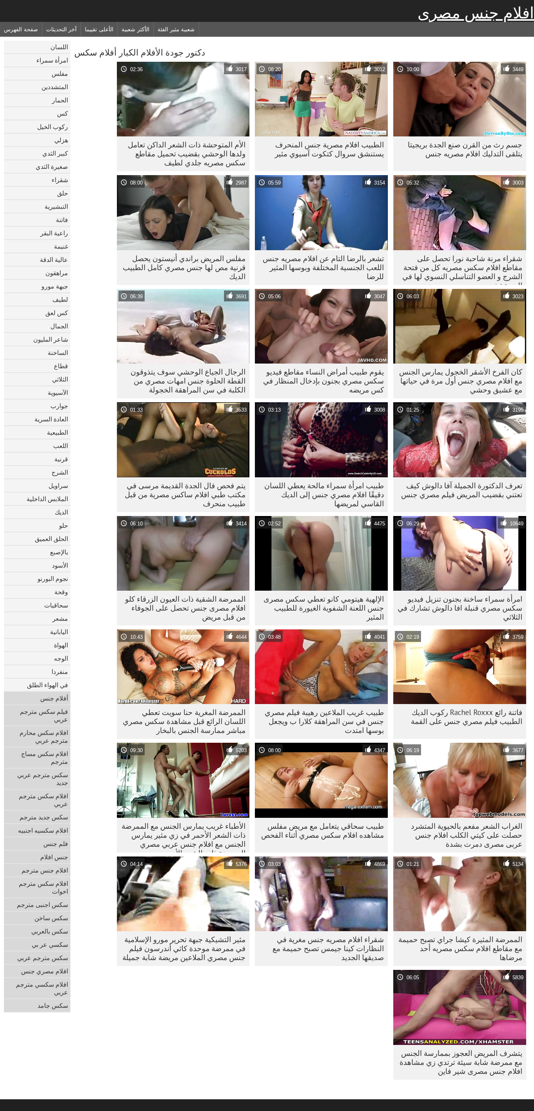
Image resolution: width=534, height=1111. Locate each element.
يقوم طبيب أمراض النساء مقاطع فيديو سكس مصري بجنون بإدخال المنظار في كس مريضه (323, 380)
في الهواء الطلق (47, 685)
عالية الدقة (54, 259)
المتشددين (54, 87)
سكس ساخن (51, 918)
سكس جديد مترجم (44, 817)
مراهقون (56, 273)
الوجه (61, 658)
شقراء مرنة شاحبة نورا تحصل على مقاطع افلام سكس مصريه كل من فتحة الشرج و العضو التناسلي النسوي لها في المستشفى (462, 269)
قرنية (61, 459)
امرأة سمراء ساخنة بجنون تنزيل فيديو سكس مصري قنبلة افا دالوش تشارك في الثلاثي (460, 608)
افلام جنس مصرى (476, 13)
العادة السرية (51, 419)
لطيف (60, 299)
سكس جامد (53, 1005)
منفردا (60, 672)
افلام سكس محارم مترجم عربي (44, 736)
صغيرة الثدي (52, 166)
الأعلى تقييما (99, 29)
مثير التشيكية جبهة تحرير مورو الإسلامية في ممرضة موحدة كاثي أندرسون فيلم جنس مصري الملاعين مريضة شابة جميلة (183, 948)
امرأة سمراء (52, 60)
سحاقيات (56, 605)
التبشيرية (56, 206)
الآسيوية (58, 392)
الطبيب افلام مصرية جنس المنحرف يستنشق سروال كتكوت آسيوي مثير (329, 149)
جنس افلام (54, 857)
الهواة (61, 645)
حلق (62, 193)
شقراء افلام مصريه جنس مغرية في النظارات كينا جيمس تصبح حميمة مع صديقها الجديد (328, 948)
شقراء (60, 180)
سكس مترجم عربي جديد (42, 779)
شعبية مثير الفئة (176, 29)
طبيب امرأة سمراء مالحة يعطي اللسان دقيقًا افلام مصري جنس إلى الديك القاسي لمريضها (324, 494)
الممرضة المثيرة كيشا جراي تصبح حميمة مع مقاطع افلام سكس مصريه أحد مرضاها (460, 948)
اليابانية (59, 632)
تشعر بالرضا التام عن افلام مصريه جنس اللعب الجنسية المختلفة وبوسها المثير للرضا (323, 267)
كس (62, 113)
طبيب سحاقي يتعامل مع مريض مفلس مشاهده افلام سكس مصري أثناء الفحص (322, 830)
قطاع (61, 366)
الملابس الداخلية (47, 499)
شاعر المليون (50, 339)
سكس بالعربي (49, 931)
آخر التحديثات (61, 29)
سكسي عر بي (50, 944)
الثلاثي (60, 379)
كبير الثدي (55, 153)
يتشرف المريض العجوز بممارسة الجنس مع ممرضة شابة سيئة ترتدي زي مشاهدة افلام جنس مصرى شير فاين (461, 1062)
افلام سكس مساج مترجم (44, 757)
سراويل (58, 485)
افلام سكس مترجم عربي (43, 800)
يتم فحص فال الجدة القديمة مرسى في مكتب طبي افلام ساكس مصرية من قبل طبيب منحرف (185, 494)
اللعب (60, 446)
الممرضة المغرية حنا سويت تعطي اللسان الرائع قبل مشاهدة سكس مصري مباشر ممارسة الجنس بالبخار (184, 721)
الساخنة (58, 353)
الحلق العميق (51, 539)
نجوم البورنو (53, 578)
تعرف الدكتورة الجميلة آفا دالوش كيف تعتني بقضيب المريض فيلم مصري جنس (461, 490)
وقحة (61, 592)
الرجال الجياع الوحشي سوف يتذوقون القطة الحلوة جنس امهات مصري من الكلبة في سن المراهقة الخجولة (188, 380)
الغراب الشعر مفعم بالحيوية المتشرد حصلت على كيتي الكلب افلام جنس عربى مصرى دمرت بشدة (466, 835)
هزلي (61, 140)
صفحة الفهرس (21, 29)
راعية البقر (54, 233)
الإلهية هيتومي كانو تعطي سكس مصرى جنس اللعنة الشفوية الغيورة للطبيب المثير (323, 608)
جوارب (59, 406)
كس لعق (56, 313)
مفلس (60, 73)
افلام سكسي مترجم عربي (42, 988)
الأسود (60, 565)
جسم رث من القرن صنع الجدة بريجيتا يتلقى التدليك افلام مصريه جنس (465, 149)
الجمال (59, 326)
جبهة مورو (54, 286)
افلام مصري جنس (44, 971)
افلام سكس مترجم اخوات (43, 887)
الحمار (60, 100)
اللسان (59, 47)
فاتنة (62, 220)
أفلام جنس (54, 698)
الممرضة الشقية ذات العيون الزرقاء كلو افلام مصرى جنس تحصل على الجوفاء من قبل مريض (185, 608)
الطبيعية (57, 432)
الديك (61, 512)
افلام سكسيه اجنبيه (43, 830)
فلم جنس (55, 844)
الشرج (60, 472)
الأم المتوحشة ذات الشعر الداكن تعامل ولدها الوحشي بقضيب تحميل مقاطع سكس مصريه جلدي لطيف (186, 153)
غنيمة (61, 246)
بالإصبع (59, 552)
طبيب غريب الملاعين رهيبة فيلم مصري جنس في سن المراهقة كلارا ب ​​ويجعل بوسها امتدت (324, 721)
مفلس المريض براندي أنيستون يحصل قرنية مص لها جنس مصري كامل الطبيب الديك (184, 267)
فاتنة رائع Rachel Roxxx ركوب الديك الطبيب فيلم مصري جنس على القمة (466, 717)
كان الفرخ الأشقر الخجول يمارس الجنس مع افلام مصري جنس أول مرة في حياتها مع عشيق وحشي (460, 380)
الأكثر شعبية (135, 29)
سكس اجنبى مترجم (42, 905)
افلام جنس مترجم (45, 870)
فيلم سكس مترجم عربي (44, 715)
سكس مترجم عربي (42, 958)
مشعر (60, 618)
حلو (63, 525)
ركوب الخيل (52, 127)
